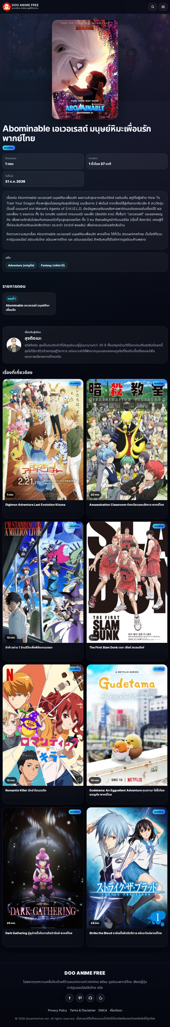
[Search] (152, 7)
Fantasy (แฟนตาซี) (53, 265)
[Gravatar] (100, 998)
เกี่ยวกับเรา (116, 1010)
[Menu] (163, 7)
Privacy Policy (57, 1010)
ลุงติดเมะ (33, 338)
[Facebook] (69, 998)
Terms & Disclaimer (83, 1010)
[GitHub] (90, 998)
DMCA (102, 1010)
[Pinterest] (80, 998)
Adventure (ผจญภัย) (21, 265)
